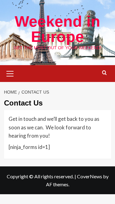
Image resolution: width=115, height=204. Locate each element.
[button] (10, 72)
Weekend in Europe (57, 29)
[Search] (104, 73)
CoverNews (89, 176)
